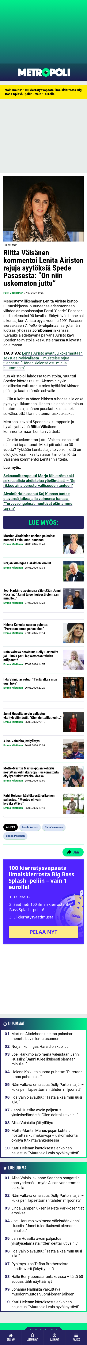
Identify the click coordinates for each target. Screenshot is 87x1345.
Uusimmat (16, 1023)
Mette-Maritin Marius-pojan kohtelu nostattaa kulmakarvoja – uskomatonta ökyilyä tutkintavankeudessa (31, 772)
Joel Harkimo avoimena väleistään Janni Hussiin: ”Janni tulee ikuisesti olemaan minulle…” (32, 594)
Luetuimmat (18, 1167)
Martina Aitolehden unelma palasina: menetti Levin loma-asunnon (29, 538)
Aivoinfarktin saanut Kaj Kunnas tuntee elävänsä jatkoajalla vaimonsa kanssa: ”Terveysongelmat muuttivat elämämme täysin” (37, 501)
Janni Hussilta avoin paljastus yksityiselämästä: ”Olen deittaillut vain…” (32, 715)
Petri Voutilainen (13, 292)
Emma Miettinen (13, 544)
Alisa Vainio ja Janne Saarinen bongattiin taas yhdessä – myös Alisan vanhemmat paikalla (45, 1183)
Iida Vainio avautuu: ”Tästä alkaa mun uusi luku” (30, 681)
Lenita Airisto (30, 827)
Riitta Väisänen (54, 827)
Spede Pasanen (15, 835)
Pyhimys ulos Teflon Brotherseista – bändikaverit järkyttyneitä (41, 1266)
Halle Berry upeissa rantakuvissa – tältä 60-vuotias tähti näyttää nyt (47, 1279)
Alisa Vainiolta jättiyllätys (21, 741)
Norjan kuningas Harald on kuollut (27, 563)
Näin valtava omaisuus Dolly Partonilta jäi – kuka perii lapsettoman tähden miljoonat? (30, 656)
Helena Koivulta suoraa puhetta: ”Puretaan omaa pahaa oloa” (25, 627)
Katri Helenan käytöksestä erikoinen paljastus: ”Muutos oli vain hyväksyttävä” (28, 799)
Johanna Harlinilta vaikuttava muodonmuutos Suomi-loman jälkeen (42, 1291)
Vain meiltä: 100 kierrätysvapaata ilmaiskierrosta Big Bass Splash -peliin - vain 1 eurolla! (43, 92)
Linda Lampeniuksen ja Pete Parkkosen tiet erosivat (47, 1210)
